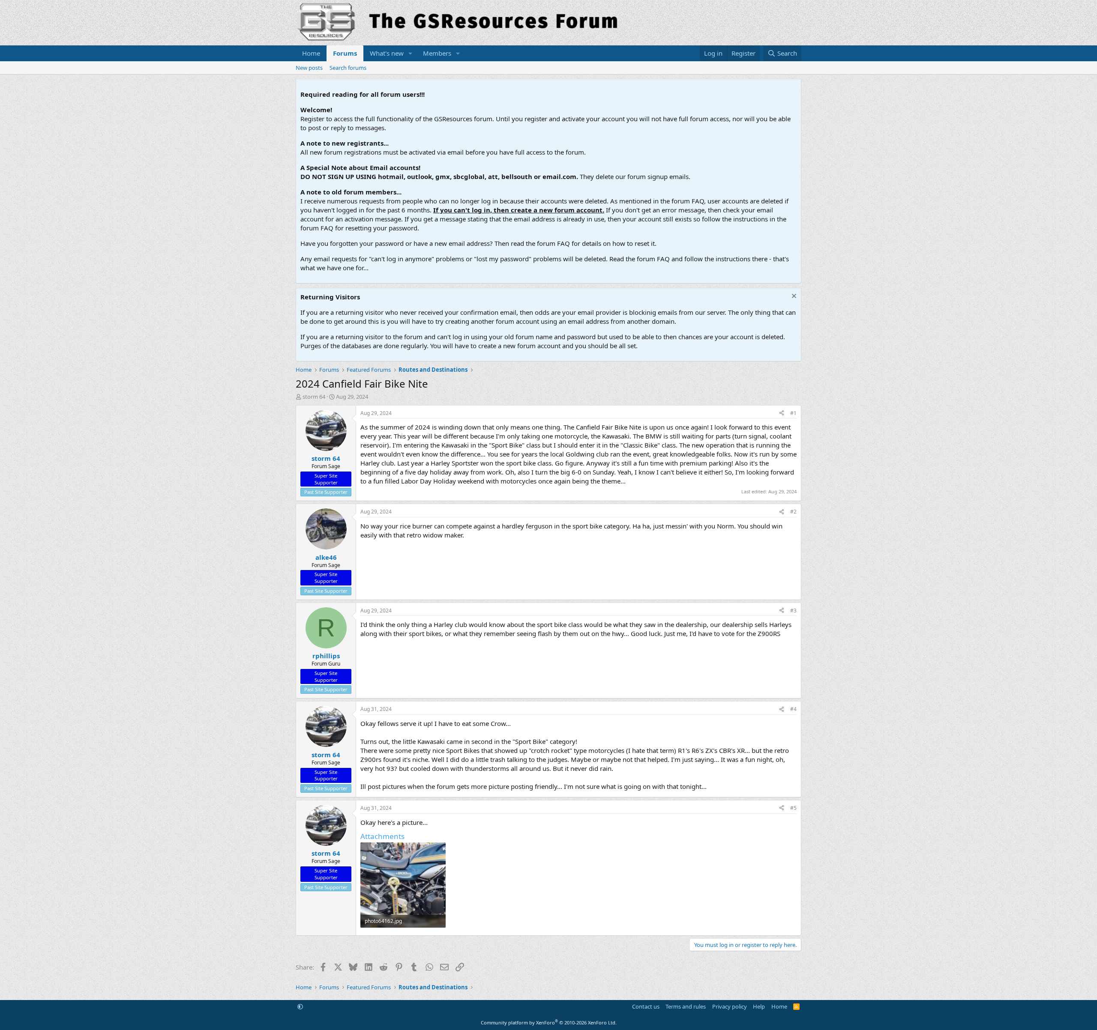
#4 (793, 709)
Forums (345, 53)
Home (311, 53)
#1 (793, 413)
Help (759, 1006)
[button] (411, 53)
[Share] (781, 413)
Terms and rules (685, 1006)
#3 (793, 610)
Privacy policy (729, 1006)
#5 (793, 808)
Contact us (645, 1006)
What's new (387, 53)
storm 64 (314, 396)
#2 (793, 511)
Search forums (348, 68)
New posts (309, 68)
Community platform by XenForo (549, 1022)
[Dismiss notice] (793, 297)
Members (437, 53)
